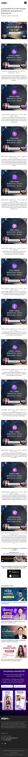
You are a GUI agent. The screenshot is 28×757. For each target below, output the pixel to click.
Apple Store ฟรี (7, 686)
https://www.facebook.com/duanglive (15, 554)
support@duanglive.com (12, 738)
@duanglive (8, 740)
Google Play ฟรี (20, 686)
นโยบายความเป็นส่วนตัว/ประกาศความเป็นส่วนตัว (14, 754)
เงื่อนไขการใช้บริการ (14, 752)
